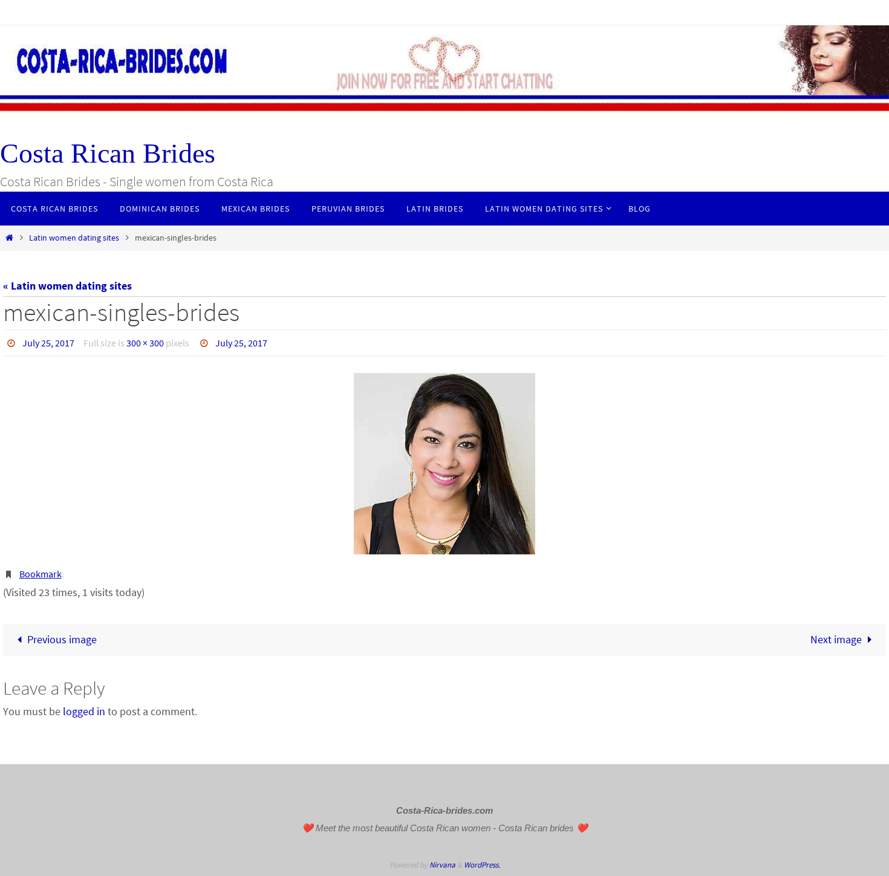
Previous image (62, 639)
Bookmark (40, 574)
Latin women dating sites (74, 237)
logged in (84, 711)
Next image (836, 639)
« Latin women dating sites (67, 286)
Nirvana (442, 865)
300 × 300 (145, 343)
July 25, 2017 (48, 343)
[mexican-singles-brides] (444, 463)
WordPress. (482, 865)
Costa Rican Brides (107, 153)
